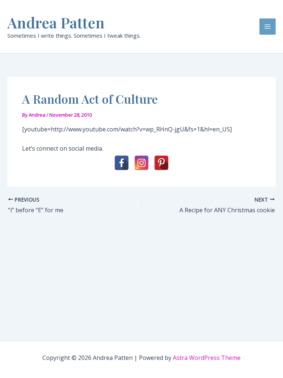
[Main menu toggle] (267, 26)
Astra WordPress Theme (207, 358)
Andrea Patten (56, 22)
